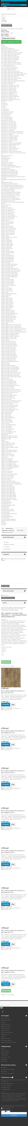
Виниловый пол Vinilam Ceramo (8, 147)
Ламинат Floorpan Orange (7, 244)
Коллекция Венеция (5, 500)
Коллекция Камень (5, 515)
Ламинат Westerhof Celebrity (7, 312)
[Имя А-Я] (4, 651)
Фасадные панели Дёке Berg (8, 488)
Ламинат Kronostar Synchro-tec (8, 285)
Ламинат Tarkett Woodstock (7, 306)
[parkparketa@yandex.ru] (6, 6)
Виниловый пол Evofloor (7, 155)
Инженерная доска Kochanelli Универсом (10, 199)
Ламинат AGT (4, 206)
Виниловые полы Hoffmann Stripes (9, 140)
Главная (3, 45)
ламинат (15, 607)
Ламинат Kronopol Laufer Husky (8, 341)
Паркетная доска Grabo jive (7, 396)
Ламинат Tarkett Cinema (6, 298)
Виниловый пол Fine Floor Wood (8, 126)
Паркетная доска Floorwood (7, 386)
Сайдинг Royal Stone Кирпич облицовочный (11, 484)
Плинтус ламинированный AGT (8, 431)
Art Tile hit (3, 107)
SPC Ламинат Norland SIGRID (8, 165)
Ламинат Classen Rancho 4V (7, 230)
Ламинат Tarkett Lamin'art (7, 303)
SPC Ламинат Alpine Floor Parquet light (10, 57)
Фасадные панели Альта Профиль (9, 499)
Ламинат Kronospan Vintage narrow (9, 276)
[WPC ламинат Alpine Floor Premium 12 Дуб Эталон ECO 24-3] (14, 757)
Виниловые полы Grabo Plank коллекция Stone (12, 131)
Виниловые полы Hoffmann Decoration (10, 135)
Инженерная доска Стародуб (8, 190)
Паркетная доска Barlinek (7, 379)
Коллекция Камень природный (8, 519)
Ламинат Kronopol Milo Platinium (8, 343)
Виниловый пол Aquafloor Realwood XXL (10, 99)
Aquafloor (12, 608)
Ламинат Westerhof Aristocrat (8, 310)
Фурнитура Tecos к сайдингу (8, 455)
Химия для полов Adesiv (7, 471)
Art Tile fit (3, 106)
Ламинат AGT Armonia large (7, 217)
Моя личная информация (7, 1073)
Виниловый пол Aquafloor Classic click (10, 85)
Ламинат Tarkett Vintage (6, 307)
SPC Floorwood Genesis (6, 113)
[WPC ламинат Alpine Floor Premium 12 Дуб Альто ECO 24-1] (14, 677)
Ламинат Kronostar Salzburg (7, 281)
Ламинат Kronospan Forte (7, 267)
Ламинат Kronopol (5, 340)
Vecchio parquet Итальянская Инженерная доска (12, 186)
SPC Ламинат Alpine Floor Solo (8, 69)
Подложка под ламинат (6, 433)
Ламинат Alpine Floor (6, 205)
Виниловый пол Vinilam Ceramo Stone (10, 148)
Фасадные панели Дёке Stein (8, 492)
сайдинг (11, 607)
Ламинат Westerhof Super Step (8, 319)
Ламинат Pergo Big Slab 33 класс (9, 293)
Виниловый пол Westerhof (7, 162)
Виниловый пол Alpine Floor (7, 48)
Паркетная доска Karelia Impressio (9, 406)
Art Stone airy (4, 103)
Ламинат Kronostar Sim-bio (7, 282)
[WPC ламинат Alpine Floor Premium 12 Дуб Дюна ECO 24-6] (14, 877)
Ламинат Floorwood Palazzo (7, 258)
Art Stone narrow (5, 110)
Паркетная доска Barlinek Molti (8, 382)
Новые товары (5, 1051)
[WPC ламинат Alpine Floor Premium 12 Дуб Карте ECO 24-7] (14, 917)
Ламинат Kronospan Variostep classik (9, 274)
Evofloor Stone (4, 161)
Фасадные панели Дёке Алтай (8, 498)
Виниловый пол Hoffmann (7, 134)
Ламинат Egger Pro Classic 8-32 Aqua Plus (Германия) (13, 329)
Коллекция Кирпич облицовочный (9, 513)
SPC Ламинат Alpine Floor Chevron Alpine (10, 62)
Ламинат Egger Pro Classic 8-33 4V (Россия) (11, 330)
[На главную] (2, 528)
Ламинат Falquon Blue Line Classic (9, 237)
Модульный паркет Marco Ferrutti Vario (10, 375)
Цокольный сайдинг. (6, 479)
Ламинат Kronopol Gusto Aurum (8, 348)
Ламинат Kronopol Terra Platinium (9, 350)
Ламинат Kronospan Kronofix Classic (9, 268)
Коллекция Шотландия (6, 502)
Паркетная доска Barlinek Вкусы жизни (10, 385)
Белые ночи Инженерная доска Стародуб (11, 192)
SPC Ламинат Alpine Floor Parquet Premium (11, 78)
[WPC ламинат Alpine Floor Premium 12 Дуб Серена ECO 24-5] (14, 837)
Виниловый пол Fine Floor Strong (9, 127)
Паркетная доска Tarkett (7, 412)
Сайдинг (3, 440)
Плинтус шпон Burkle (6, 427)
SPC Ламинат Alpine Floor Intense (9, 55)
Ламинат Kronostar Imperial (7, 279)
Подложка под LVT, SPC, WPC (8, 520)
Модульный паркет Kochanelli (8, 365)
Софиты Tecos (4, 457)
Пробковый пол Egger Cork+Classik (9, 436)
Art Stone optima (5, 109)
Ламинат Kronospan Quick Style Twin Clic (10, 269)
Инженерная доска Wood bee (8, 189)
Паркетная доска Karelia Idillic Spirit (9, 405)
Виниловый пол (4, 47)
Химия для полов (5, 469)
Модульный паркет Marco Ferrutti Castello (11, 372)
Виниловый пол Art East (7, 100)
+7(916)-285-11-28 (6, 1089)
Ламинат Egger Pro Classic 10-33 (8, 338)
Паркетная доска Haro (6, 399)
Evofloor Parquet (5, 159)
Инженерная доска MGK (7, 182)
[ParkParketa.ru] (12, 1077)
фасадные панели (21, 607)
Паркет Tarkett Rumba (6, 413)
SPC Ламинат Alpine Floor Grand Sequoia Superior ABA (14, 73)
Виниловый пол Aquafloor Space (8, 88)
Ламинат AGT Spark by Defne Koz (9, 216)
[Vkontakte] (3, 6)
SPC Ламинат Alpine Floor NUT (8, 82)
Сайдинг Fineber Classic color (8, 444)
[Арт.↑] (4, 655)
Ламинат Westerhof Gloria (7, 320)
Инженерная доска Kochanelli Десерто (10, 197)
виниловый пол (5, 607)
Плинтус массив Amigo (6, 426)
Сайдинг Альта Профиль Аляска (9, 464)
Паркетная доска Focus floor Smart (9, 392)
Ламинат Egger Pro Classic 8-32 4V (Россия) (11, 327)
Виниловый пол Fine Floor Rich (8, 123)
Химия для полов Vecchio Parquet (9, 474)
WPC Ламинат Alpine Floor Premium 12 (10, 49)
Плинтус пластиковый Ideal (7, 429)
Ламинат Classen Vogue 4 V (7, 234)
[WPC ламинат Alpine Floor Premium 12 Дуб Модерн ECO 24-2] (14, 717)
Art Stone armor (4, 104)
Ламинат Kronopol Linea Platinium (9, 344)
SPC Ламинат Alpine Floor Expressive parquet (11, 52)
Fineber (3, 610)
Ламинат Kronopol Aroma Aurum (8, 358)
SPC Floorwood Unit (5, 114)
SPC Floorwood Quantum (7, 117)
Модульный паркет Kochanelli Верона (10, 367)
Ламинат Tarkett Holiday (6, 300)
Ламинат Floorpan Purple (7, 245)
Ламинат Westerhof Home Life (8, 314)
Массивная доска (5, 362)
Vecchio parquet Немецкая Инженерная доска (11, 185)
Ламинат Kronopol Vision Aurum (8, 347)
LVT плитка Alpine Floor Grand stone (9, 68)
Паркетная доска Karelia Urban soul (9, 409)
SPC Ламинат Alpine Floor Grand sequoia (10, 54)
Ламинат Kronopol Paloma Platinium (9, 345)
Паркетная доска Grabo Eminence (9, 395)
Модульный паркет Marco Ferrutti (9, 371)
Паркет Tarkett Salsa (6, 414)
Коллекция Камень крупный (7, 510)
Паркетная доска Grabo (6, 393)
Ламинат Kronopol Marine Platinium (9, 355)
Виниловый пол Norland (6, 164)
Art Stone (3, 102)
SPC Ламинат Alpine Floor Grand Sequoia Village (12, 75)
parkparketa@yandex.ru (8, 1083)
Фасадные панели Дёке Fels (7, 489)
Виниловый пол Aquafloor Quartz (8, 89)
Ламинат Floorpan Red (6, 247)
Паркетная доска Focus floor (7, 388)
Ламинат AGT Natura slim (7, 213)
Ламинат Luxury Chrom (6, 289)
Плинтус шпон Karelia (6, 430)
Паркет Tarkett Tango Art (6, 420)
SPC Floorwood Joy (5, 116)
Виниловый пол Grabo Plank (7, 130)
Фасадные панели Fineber (7, 509)
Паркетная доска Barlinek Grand (8, 381)
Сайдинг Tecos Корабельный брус (9, 450)
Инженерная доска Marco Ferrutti (9, 175)
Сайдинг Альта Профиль (7, 460)
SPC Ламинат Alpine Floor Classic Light (10, 71)
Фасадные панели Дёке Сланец (8, 496)
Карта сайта (4, 1061)
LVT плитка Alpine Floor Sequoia (8, 61)
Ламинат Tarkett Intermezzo (7, 302)
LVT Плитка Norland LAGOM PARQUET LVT (11, 166)
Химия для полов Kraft (6, 472)
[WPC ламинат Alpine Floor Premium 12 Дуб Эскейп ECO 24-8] (14, 957)
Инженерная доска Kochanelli (8, 196)
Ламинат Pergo (4, 292)
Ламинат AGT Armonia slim (7, 219)
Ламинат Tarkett (5, 296)
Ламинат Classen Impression (7, 227)
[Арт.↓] (4, 653)
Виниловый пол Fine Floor (7, 120)
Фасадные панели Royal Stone (8, 481)
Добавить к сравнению (6, 707)
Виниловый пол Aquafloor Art (8, 93)
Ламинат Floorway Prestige (7, 252)
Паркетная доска (5, 378)
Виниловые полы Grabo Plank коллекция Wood (12, 133)
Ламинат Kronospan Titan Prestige (9, 272)
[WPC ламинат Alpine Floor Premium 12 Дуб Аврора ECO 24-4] (14, 797)
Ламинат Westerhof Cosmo (7, 321)
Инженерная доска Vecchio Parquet (9, 183)
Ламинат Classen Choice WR (8, 231)
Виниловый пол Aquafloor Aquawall (9, 92)
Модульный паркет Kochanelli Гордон (10, 369)
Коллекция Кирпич (5, 512)
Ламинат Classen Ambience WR (8, 228)
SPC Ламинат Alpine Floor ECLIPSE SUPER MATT (13, 81)
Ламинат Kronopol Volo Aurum (8, 351)
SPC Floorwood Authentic (7, 119)
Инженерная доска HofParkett (8, 169)
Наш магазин (7, 549)
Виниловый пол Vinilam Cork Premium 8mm (11, 151)
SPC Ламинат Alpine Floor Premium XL (10, 58)
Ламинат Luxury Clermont (7, 290)
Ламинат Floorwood (5, 254)
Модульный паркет (5, 364)
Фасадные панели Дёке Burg (8, 491)
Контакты (3, 524)
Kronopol (16, 610)
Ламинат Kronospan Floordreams (8, 265)
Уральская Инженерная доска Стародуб (10, 195)
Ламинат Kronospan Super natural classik (10, 271)
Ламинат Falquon (5, 236)
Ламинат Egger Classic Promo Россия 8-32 (11, 324)
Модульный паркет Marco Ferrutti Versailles (11, 376)
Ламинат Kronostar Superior (7, 283)
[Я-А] (4, 652)
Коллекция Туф (4, 508)
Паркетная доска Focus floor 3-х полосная (11, 391)
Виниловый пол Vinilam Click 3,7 (8, 145)
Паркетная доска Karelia (7, 403)
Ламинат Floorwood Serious (7, 261)
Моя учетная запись (8, 1065)
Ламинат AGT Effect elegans (7, 214)
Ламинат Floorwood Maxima (7, 257)
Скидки (6, 554)
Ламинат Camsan (5, 220)
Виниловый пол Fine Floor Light (8, 121)
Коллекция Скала (5, 517)
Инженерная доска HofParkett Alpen (9, 171)
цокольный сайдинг (18, 608)
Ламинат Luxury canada (6, 288)
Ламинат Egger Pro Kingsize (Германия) (10, 333)
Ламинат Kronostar (5, 278)
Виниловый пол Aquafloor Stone (8, 90)
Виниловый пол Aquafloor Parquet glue (10, 96)
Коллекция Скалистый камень (8, 505)
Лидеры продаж (5, 1053)
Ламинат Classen (5, 224)
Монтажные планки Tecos (7, 458)
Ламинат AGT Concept (6, 207)
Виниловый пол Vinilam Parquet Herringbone (11, 143)
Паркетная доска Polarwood (7, 410)
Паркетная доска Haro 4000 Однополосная (11, 400)
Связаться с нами (5, 1057)
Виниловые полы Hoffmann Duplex (9, 137)
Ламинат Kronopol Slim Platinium (8, 354)
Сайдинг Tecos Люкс (6, 453)
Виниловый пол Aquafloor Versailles (9, 95)
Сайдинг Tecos (4, 448)
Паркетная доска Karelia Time (8, 407)
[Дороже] (4, 650)
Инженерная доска (5, 168)
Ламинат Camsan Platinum (7, 223)
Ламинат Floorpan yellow (7, 248)
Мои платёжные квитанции (8, 1069)
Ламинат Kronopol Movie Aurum (8, 352)
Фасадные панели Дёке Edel (8, 486)
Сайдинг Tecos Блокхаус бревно (8, 451)
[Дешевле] (4, 648)
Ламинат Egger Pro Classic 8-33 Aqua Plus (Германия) (13, 331)
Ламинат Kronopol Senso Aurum (8, 360)
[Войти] (5, 6)
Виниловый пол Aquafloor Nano (8, 97)
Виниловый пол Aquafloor (7, 83)
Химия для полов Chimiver (7, 477)
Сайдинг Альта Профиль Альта (8, 462)
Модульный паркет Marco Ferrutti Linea (10, 374)
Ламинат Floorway (5, 250)
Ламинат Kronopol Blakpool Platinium (9, 361)
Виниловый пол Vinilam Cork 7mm (9, 150)
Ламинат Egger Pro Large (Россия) (9, 334)
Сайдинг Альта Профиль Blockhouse (9, 461)
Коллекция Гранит (5, 506)
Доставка (3, 522)
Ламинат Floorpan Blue (6, 241)
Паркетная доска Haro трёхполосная (9, 402)
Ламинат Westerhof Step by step (8, 316)
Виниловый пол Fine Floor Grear (8, 128)
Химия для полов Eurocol (7, 478)
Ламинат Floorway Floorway (7, 251)
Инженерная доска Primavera (8, 200)
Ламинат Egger (4, 323)
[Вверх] (1, 1117)
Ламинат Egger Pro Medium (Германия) (10, 336)
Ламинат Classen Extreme (7, 226)
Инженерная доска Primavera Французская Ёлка (12, 202)
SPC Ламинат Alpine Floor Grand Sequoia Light (12, 72)
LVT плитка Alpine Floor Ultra (8, 65)
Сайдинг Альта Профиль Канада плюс (10, 465)
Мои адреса (4, 1071)
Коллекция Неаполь (6, 503)
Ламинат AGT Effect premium (8, 209)
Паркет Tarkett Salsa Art (6, 416)
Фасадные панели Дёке (6, 485)
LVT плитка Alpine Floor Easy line (9, 66)
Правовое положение (9, 544)
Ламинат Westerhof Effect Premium (9, 313)
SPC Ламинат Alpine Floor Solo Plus (9, 76)
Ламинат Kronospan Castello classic (9, 264)
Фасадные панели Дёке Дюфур (8, 495)
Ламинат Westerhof (5, 309)
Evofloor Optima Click (6, 158)
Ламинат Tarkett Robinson (7, 305)
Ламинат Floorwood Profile (7, 259)
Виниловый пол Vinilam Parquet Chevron (10, 144)
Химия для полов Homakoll (7, 475)
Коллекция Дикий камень (7, 516)
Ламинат (3, 203)
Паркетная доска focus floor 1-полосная (10, 389)
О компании (4, 523)
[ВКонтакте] (3, 1092)
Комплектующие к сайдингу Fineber (9, 447)
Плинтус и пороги (5, 423)
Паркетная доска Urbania (7, 422)
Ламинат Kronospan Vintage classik (9, 275)
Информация (8, 537)
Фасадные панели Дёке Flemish (8, 493)
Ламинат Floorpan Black (6, 240)
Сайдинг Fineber (5, 441)
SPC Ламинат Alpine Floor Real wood (9, 59)
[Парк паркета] (14, 10)
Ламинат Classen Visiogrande (8, 233)
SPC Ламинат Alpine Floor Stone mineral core (11, 64)
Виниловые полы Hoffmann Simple (9, 138)
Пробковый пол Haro (6, 438)
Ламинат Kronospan (5, 262)
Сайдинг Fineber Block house (8, 443)
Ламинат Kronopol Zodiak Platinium (9, 357)
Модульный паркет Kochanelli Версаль (10, 368)
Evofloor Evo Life (5, 157)
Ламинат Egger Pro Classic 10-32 (8, 337)
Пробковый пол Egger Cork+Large (9, 437)
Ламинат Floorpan (5, 238)
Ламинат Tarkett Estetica (7, 299)
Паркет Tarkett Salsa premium (8, 417)
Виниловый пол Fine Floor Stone (8, 124)
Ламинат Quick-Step (6, 295)
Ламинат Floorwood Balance (7, 255)
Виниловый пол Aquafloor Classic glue (10, 86)
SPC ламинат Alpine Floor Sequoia (9, 79)
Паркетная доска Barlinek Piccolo (9, 383)
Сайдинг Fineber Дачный (7, 446)
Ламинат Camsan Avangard (7, 221)
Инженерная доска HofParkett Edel (9, 172)
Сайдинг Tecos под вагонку (7, 454)
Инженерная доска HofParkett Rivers (9, 174)
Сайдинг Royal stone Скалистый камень (10, 482)
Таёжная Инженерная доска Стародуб (10, 193)
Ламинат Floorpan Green (6, 243)
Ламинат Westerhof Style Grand (8, 317)
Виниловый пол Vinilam (6, 141)
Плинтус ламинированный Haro (8, 424)
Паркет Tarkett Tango (6, 419)
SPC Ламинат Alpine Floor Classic (9, 51)
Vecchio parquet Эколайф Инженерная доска (11, 188)
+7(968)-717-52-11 (5, 3)
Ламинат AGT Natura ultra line (8, 212)
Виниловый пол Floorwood (7, 112)
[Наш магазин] (14, 595)
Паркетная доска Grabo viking (8, 398)
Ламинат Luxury (5, 286)
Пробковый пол (4, 434)
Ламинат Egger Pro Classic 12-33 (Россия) (11, 326)
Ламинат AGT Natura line (7, 210)
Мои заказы (4, 1067)
